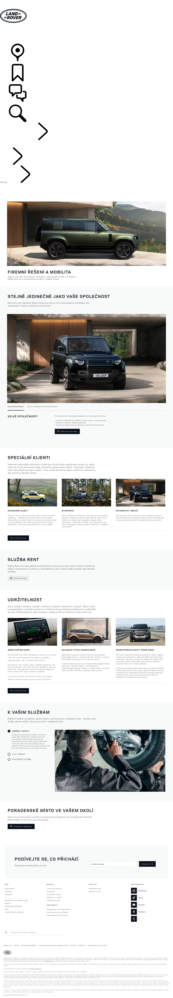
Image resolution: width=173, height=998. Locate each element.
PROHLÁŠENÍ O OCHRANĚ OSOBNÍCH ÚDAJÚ (53, 945)
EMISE (7, 909)
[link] (86, 33)
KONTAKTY (81, 945)
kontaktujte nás (48, 961)
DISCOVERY (8, 894)
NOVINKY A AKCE (95, 891)
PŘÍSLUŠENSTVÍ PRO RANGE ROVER (58, 909)
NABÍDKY (8, 903)
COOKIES (73, 945)
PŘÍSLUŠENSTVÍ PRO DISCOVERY (57, 915)
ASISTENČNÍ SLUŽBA (54, 894)
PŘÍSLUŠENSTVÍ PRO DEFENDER (57, 912)
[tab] (17, 407)
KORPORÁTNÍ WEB (95, 889)
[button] (86, 1)
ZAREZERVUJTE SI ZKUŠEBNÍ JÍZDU (16, 900)
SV (5, 897)
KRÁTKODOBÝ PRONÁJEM (13, 906)
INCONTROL (51, 891)
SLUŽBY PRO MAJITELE (54, 889)
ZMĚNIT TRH (8, 945)
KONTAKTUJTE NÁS (53, 900)
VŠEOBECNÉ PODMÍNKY (29, 945)
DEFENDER (8, 891)
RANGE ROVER (9, 889)
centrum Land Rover (35, 968)
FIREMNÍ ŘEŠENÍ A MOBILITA (14, 912)
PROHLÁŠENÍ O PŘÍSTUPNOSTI (97, 945)
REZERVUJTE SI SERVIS (54, 897)
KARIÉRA (16, 945)
